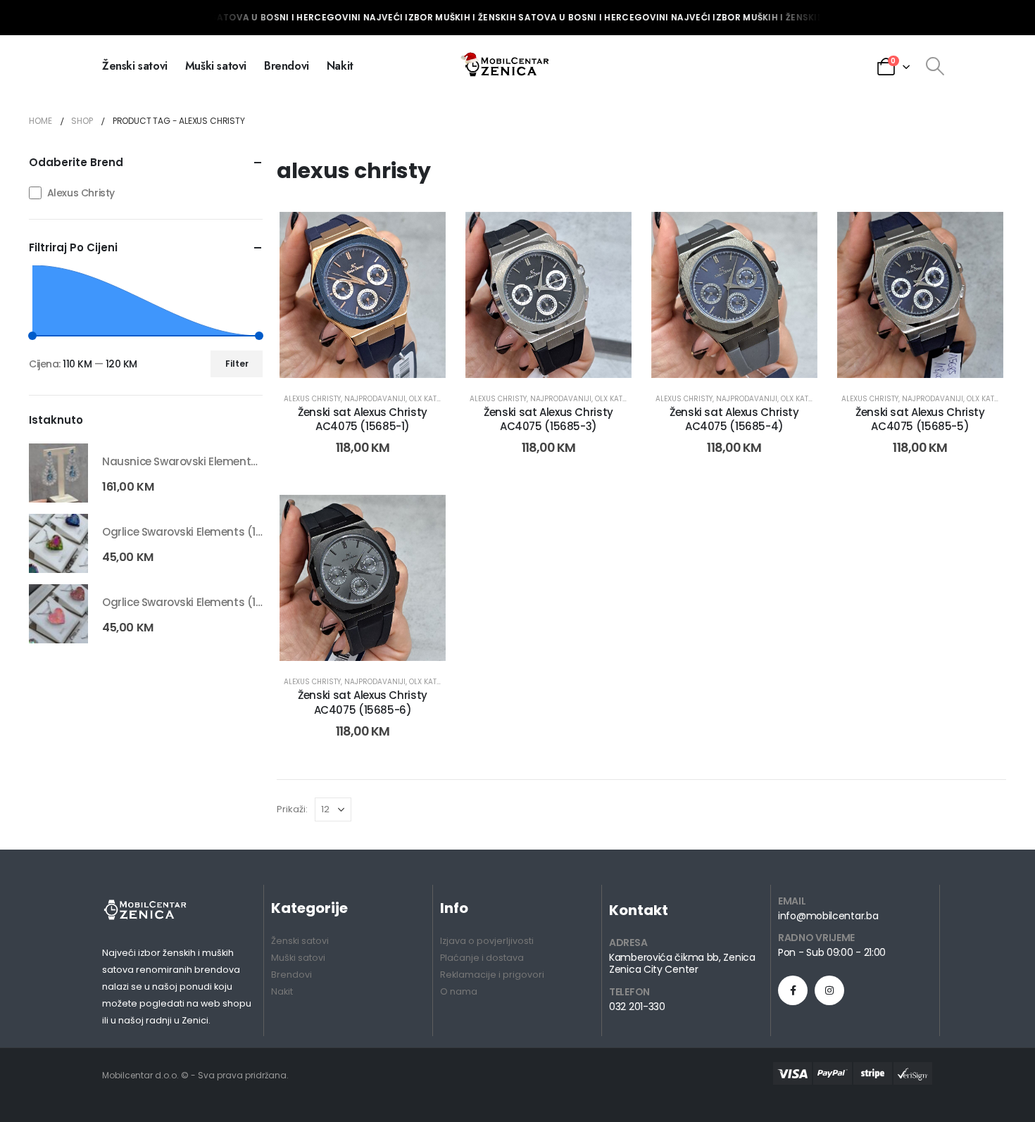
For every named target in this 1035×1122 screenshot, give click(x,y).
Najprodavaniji (375, 398)
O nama (458, 991)
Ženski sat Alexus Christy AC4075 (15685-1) (362, 419)
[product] (58, 473)
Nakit (340, 66)
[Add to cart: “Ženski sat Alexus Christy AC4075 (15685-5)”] (904, 355)
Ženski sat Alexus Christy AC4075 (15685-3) (548, 419)
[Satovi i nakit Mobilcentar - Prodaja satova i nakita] (506, 66)
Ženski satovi (135, 66)
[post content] (362, 295)
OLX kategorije (437, 398)
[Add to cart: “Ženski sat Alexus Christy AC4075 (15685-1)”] (347, 355)
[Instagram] (829, 990)
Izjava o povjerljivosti (487, 941)
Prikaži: (292, 809)
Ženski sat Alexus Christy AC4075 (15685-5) (920, 419)
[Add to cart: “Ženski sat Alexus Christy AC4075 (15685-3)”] (532, 355)
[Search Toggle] (935, 66)
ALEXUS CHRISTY (312, 398)
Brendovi (286, 66)
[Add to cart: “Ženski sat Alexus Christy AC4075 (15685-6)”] (347, 638)
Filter (237, 364)
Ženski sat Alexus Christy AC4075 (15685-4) (734, 419)
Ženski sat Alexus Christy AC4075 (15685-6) (362, 702)
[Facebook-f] (793, 990)
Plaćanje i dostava (482, 958)
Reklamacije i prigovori (492, 975)
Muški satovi (215, 66)
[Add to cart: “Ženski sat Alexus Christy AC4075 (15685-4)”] (718, 355)
